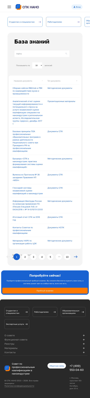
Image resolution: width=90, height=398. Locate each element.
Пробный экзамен (45, 290)
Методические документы (60, 88)
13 (67, 256)
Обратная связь (56, 366)
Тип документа (53, 81)
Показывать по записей (34, 65)
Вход (77, 7)
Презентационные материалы (61, 101)
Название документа (23, 81)
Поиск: (42, 53)
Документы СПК (55, 131)
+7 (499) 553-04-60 (77, 367)
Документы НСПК (56, 227)
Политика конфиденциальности (19, 386)
